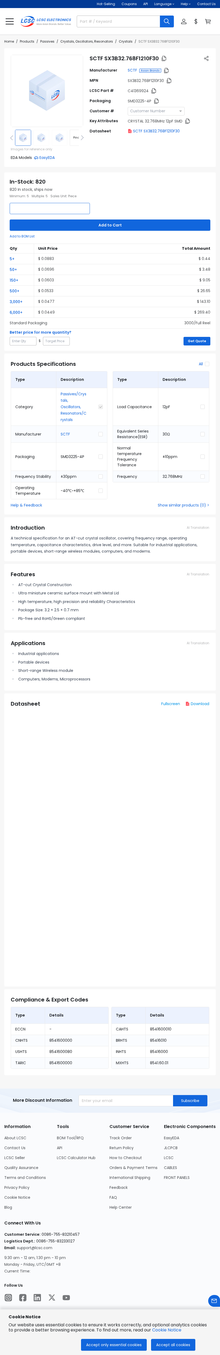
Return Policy (121, 1148)
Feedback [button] (118, 1187)
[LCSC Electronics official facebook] (23, 1298)
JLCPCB (171, 1148)
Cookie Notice (17, 1197)
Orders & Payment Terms (133, 1167)
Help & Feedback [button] (26, 505)
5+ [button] (12, 259)
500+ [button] (14, 291)
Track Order (120, 1138)
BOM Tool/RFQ (70, 1138)
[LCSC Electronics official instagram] (8, 1298)
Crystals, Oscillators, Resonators (86, 41)
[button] (9, 21)
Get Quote (197, 341)
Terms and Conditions (25, 1177)
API (145, 4)
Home (9, 41)
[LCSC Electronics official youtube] (66, 1298)
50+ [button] (13, 269)
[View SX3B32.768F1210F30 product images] (47, 91)
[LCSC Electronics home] (45, 21)
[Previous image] (12, 137)
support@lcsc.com (34, 1247)
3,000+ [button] (16, 301)
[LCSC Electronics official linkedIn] (37, 1298)
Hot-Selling (106, 4)
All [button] (201, 364)
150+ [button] (14, 280)
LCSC (169, 1157)
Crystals (126, 41)
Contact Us (206, 4)
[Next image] (81, 137)
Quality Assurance (21, 1167)
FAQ (113, 1197)
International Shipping (129, 1177)
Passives (47, 41)
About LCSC (15, 1138)
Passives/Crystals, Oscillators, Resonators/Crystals (73, 406)
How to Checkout (125, 1157)
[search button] (167, 21)
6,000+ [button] (16, 312)
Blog (8, 1207)
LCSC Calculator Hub (76, 1157)
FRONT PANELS (177, 1177)
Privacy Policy (17, 1187)
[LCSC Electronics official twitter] (52, 1298)
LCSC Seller (14, 1157)
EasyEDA (171, 1138)
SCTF (132, 70)
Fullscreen (170, 703)
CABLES (170, 1167)
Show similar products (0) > (183, 505)
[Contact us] (214, 1301)
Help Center (120, 1207)
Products (27, 41)
